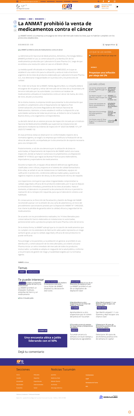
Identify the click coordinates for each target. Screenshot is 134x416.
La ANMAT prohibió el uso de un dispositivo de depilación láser (80, 288)
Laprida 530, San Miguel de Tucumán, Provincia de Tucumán (37, 398)
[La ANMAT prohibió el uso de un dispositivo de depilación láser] (81, 284)
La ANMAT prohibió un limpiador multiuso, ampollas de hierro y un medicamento (28, 291)
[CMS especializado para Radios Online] (106, 397)
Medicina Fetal (55, 378)
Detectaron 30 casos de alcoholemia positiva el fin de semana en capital (106, 336)
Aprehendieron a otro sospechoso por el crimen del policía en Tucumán (80, 314)
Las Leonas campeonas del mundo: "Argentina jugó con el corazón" (98, 89)
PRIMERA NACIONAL (101, 308)
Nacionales (51, 1)
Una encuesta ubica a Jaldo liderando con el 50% (42, 339)
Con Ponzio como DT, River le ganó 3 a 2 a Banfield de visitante (97, 121)
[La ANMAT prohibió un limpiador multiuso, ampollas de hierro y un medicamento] (29, 286)
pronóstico (74, 330)
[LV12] (20, 364)
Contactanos (90, 375)
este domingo (74, 308)
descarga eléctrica (56, 388)
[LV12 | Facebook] (103, 2)
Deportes (75, 1)
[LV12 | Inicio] (115, 369)
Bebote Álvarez (55, 381)
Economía (67, 1)
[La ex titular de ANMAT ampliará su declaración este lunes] (55, 284)
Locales (43, 1)
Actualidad (19, 381)
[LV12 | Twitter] (109, 2)
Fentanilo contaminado (51, 282)
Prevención (22, 283)
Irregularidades (75, 282)
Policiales (59, 1)
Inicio (18, 375)
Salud (35, 388)
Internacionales (38, 384)
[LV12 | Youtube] (105, 361)
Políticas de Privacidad (34, 394)
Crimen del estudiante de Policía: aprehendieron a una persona (97, 105)
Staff (87, 379)
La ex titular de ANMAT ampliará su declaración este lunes (54, 288)
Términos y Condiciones (22, 394)
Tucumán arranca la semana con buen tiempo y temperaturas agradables (81, 336)
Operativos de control (103, 330)
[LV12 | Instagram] (114, 2)
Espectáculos (38, 381)
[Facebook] (15, 22)
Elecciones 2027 (42, 330)
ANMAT (22, 272)
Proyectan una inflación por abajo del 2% (102, 74)
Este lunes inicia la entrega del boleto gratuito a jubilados (97, 113)
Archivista (54, 384)
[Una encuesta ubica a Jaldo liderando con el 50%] (42, 315)
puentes (53, 375)
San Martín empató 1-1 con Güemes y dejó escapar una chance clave (98, 97)
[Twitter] (15, 26)
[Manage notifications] (129, 412)
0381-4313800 (62, 398)
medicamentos (33, 272)
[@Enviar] (15, 30)
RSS (87, 386)
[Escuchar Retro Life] (117, 7)
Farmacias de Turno (92, 382)
